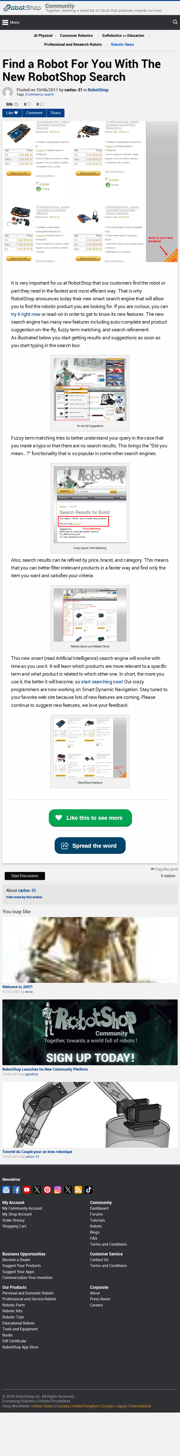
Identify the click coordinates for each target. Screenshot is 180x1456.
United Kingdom (85, 1406)
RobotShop (98, 89)
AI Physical (43, 35)
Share (55, 113)
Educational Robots (18, 1323)
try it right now (25, 314)
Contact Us (99, 1260)
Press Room (100, 1299)
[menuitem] (43, 35)
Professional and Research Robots (73, 44)
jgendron (31, 1074)
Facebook (16, 1189)
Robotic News (122, 44)
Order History (13, 1220)
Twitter (37, 1189)
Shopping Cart (14, 1226)
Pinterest (47, 1189)
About (95, 1293)
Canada (62, 1406)
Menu (14, 22)
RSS (78, 1189)
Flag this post (166, 869)
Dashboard (99, 1208)
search (49, 95)
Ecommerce (34, 95)
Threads (68, 1189)
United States (42, 1406)
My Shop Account (17, 1214)
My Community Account (22, 1208)
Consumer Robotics (76, 35)
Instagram (57, 1189)
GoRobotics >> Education (123, 35)
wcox (29, 992)
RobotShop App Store (20, 1347)
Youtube (26, 1189)
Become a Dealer (16, 1260)
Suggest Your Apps (18, 1272)
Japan (121, 1406)
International (140, 1406)
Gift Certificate (14, 1341)
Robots (96, 1226)
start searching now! (102, 682)
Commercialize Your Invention (27, 1277)
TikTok (88, 1189)
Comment (34, 113)
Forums (96, 1214)
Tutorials (97, 1220)
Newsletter (6, 1189)
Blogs (94, 1232)
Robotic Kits (12, 1311)
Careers (96, 1305)
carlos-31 (73, 89)
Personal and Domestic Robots (28, 1293)
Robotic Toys (13, 1317)
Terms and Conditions (108, 1244)
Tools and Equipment (20, 1329)
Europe (107, 1406)
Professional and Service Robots (29, 1299)
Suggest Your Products (21, 1265)
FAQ (93, 1238)
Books (7, 1335)
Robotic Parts (13, 1305)
